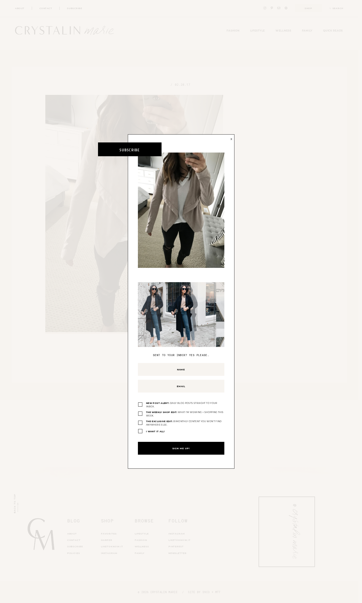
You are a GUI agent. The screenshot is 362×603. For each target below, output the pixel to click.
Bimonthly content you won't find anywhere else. (184, 423)
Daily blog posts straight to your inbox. (181, 405)
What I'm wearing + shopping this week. (184, 414)
